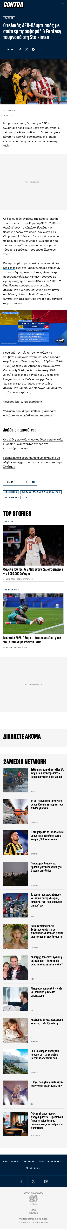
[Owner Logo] (33, 1200)
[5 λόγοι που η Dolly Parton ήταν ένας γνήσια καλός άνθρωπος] (15, 1093)
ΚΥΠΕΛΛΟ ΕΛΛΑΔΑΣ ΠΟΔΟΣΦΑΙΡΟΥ (41, 492)
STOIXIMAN (11, 492)
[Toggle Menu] (62, 5)
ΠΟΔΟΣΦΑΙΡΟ (12, 590)
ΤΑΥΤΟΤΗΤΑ (28, 1161)
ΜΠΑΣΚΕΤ (10, 521)
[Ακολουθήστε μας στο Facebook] (21, 1181)
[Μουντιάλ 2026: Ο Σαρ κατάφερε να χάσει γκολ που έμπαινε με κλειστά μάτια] (33, 613)
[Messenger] (33, 49)
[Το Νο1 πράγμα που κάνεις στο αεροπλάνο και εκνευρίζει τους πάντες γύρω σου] (15, 811)
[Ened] (33, 1213)
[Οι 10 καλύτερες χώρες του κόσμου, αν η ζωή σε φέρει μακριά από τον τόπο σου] (15, 1061)
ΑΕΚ (25, 497)
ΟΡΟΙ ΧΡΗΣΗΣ (10, 1161)
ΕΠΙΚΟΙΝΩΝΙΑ (33, 1168)
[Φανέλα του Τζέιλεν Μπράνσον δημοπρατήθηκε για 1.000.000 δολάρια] (33, 545)
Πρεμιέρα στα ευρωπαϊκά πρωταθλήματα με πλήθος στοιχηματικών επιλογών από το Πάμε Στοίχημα (32, 462)
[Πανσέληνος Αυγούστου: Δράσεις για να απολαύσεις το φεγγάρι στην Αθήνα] (15, 874)
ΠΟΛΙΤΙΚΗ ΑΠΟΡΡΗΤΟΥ (51, 1161)
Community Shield (14, 370)
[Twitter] (26, 49)
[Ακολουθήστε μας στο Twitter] (33, 1181)
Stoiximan (9, 267)
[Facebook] (20, 49)
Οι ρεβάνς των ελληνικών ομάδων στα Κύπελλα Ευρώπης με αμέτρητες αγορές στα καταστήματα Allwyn (33, 444)
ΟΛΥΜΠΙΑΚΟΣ (12, 497)
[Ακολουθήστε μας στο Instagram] (45, 1181)
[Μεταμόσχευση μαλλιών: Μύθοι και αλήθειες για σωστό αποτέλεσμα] (15, 999)
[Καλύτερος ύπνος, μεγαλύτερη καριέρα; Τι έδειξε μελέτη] (15, 1030)
